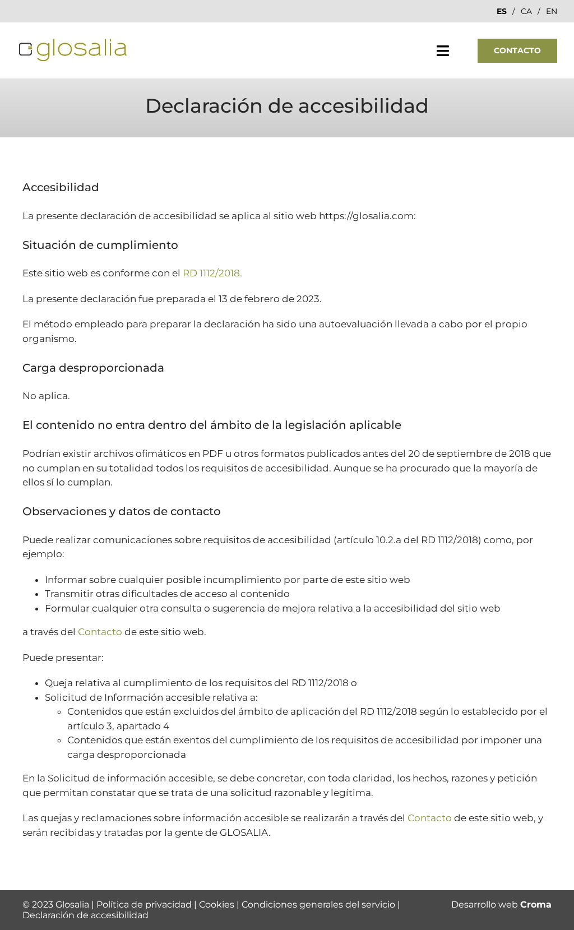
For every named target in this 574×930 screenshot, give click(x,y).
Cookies (216, 904)
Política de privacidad (144, 904)
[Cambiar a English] (551, 11)
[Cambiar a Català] (526, 11)
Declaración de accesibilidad (85, 915)
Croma (536, 904)
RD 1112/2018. (212, 273)
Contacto (101, 631)
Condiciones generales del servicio (318, 904)
